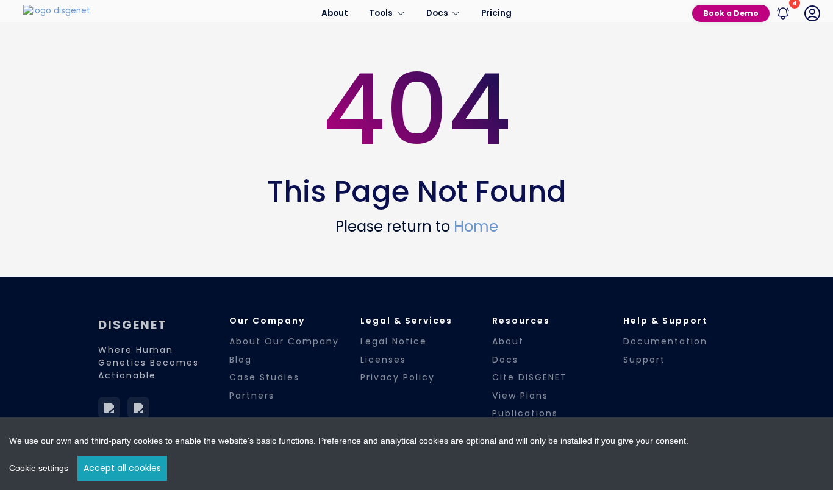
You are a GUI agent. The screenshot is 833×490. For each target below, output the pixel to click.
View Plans (520, 395)
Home (476, 226)
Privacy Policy (397, 377)
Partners (251, 395)
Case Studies (264, 377)
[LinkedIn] (109, 408)
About (334, 13)
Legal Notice (393, 341)
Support (644, 359)
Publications (525, 413)
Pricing (496, 13)
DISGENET (132, 324)
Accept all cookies (122, 468)
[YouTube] (138, 408)
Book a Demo (731, 13)
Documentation (665, 341)
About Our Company (284, 341)
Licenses (383, 359)
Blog (240, 359)
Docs (505, 359)
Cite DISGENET (529, 377)
